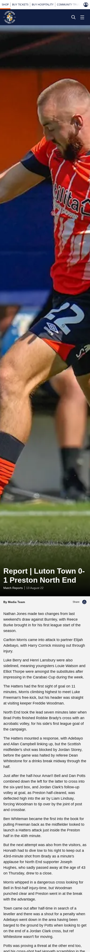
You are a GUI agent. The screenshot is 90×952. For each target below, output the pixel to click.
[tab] (5, 4)
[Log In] (85, 4)
